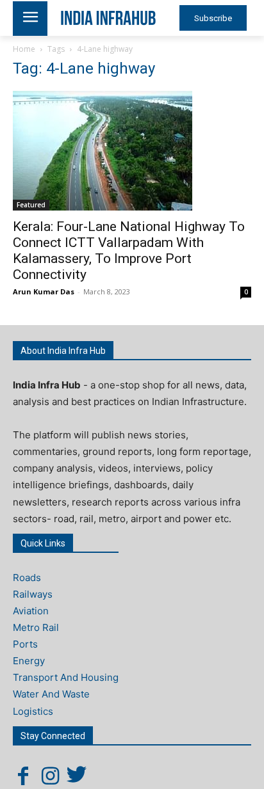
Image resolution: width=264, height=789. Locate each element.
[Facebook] (23, 775)
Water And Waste (51, 694)
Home (24, 49)
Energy (29, 661)
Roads (27, 577)
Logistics (33, 711)
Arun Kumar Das (43, 291)
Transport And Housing (66, 677)
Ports (25, 644)
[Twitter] (77, 775)
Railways (33, 594)
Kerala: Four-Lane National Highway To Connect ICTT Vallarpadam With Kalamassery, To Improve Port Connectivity (129, 250)
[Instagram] (50, 775)
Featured (31, 204)
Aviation (31, 611)
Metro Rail (36, 627)
